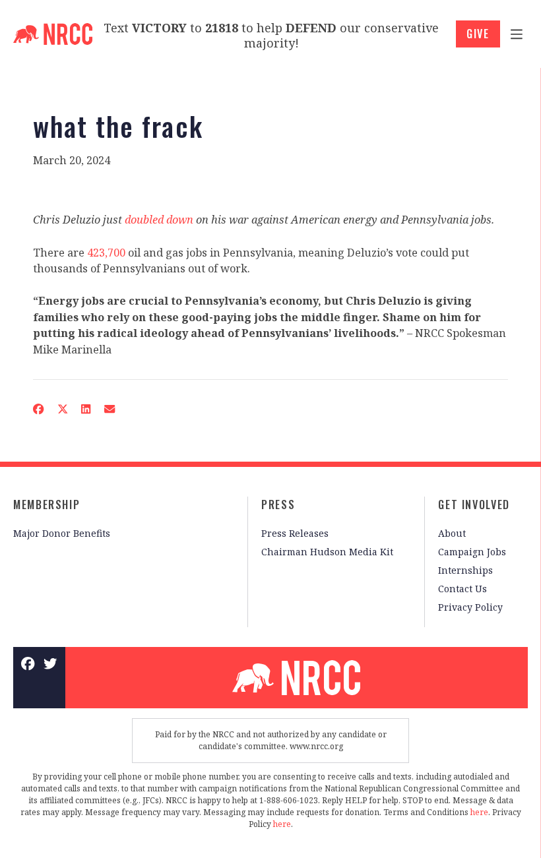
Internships (465, 570)
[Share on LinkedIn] (86, 408)
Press (278, 504)
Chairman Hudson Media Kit (327, 551)
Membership (46, 504)
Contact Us (462, 588)
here (479, 812)
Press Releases (295, 533)
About (452, 533)
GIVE (478, 34)
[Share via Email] (110, 408)
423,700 (106, 252)
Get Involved (474, 504)
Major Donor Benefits (61, 533)
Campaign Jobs (472, 551)
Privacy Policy (470, 607)
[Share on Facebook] (38, 408)
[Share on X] (62, 408)
